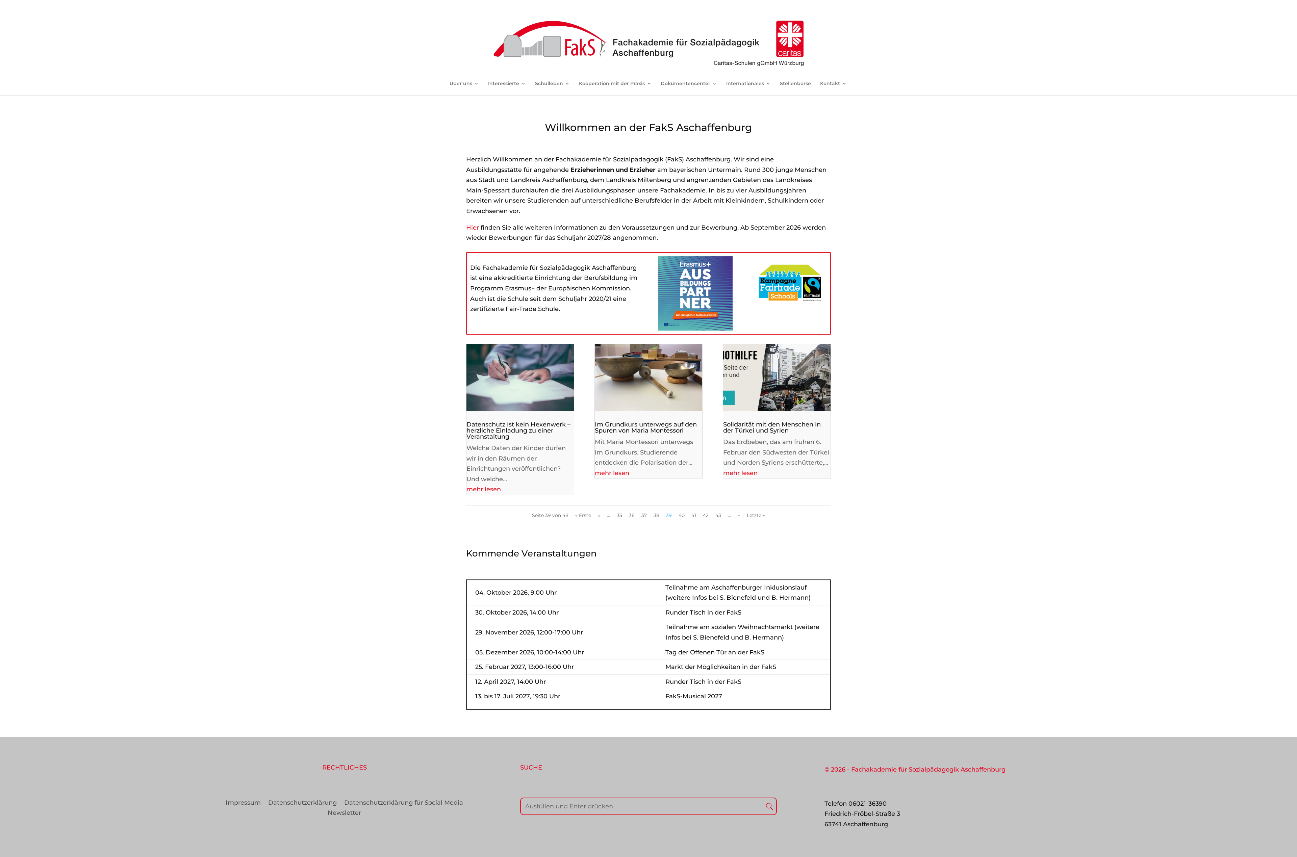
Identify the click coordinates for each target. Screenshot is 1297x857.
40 (682, 515)
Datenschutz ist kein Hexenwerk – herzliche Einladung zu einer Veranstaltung (518, 430)
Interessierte (503, 83)
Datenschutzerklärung (302, 803)
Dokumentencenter (685, 83)
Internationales (745, 83)
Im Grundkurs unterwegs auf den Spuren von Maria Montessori (646, 427)
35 (619, 515)
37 (644, 515)
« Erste (583, 515)
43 (718, 515)
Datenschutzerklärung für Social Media (403, 803)
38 (656, 515)
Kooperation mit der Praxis (612, 83)
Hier (472, 227)
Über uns (461, 83)
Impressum (243, 803)
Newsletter (344, 813)
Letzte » (756, 515)
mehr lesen (483, 489)
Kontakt (830, 83)
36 (632, 515)
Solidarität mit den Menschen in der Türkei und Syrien (772, 427)
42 (706, 515)
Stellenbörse (795, 83)
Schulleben (549, 83)
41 (693, 515)
